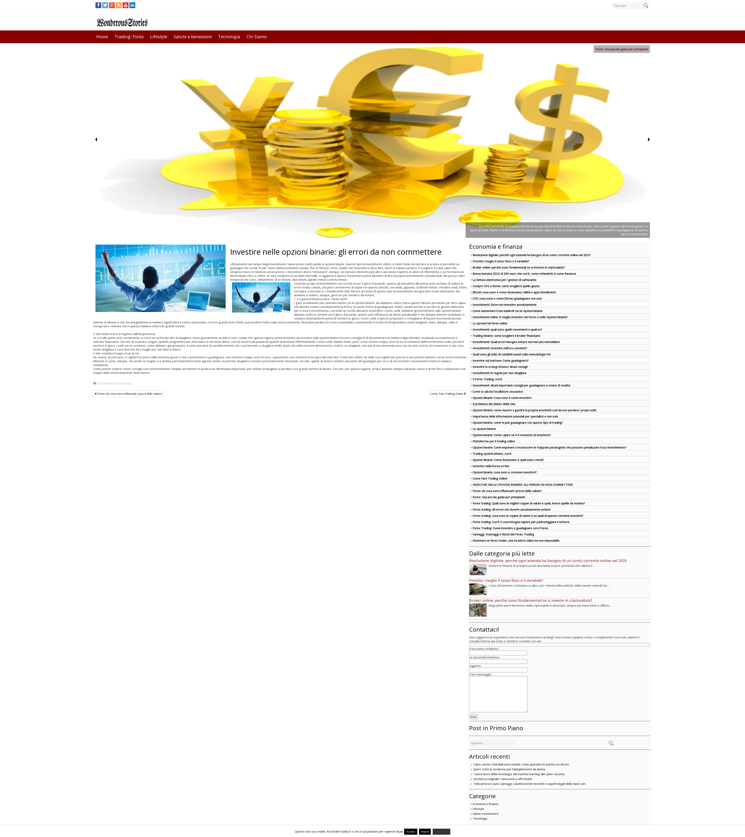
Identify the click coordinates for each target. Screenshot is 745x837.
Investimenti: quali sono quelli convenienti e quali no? (507, 329)
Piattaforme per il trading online (494, 441)
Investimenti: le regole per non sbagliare (500, 373)
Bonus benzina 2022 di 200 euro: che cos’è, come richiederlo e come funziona (524, 273)
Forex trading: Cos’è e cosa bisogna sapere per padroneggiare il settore (521, 522)
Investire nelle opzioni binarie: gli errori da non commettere (523, 484)
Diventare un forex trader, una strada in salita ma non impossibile (516, 540)
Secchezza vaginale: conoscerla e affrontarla (502, 779)
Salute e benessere (193, 36)
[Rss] (119, 5)
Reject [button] (425, 831)
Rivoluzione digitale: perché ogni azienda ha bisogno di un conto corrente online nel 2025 (531, 255)
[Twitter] (105, 5)
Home (102, 36)
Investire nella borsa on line (491, 466)
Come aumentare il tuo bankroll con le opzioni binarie (507, 311)
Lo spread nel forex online (490, 323)
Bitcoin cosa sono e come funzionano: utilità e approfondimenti (514, 292)
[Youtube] (125, 5)
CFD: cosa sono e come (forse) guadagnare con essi (507, 298)
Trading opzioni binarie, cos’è (492, 453)
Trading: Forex (129, 36)
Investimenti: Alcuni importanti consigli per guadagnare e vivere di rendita (521, 385)
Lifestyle (158, 36)
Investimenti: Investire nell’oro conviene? (500, 348)
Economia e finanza (485, 804)
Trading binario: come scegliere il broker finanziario (506, 336)
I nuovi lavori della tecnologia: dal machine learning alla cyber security (519, 774)
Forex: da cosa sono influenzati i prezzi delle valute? (507, 491)
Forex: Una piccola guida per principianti (499, 497)
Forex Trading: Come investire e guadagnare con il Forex (510, 528)
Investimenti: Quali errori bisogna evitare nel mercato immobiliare (516, 342)
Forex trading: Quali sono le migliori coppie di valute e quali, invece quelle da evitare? (529, 503)
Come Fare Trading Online (490, 478)
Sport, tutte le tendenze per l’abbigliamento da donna (509, 769)
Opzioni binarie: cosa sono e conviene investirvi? (505, 472)
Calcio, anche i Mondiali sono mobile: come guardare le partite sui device (521, 764)
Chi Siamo (257, 36)
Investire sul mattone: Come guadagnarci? (501, 360)
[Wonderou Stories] (122, 22)
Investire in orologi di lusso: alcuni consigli (500, 367)
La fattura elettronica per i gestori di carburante (504, 280)
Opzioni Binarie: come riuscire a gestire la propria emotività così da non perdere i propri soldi (534, 410)
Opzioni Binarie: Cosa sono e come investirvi (502, 398)
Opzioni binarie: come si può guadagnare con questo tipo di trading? (518, 422)
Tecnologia (229, 36)
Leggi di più (441, 831)
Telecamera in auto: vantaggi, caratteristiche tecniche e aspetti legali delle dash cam (529, 784)
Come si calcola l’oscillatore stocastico (498, 391)
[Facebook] (98, 5)
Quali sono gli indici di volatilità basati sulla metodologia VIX (512, 354)
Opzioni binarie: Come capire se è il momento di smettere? (512, 435)
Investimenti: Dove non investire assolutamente (505, 304)
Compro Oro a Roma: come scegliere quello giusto (506, 286)
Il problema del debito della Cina (494, 404)
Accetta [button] (410, 831)
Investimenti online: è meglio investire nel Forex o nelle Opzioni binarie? (520, 317)
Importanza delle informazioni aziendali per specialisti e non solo (515, 416)
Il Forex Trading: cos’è (487, 379)
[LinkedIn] (132, 5)
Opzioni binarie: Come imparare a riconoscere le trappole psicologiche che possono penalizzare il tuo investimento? (549, 447)
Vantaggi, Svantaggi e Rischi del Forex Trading (503, 534)
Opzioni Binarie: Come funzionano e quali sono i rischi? (508, 460)
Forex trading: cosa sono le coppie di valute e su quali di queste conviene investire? (528, 516)
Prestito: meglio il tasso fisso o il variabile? (501, 261)
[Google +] (112, 5)
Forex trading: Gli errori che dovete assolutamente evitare (512, 509)
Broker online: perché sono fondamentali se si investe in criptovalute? (519, 267)
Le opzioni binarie (484, 429)
